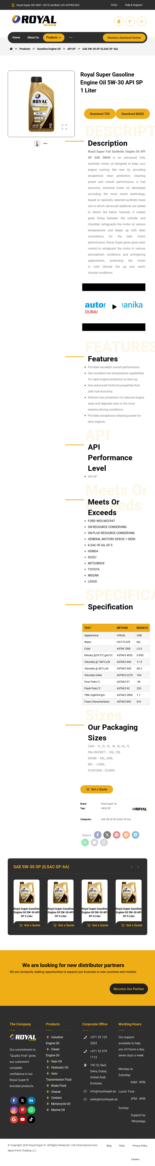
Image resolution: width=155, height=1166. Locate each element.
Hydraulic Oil (59, 1067)
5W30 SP (106, 808)
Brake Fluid (58, 1085)
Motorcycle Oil (60, 1104)
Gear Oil (56, 1061)
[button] (70, 38)
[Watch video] (113, 307)
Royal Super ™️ (109, 804)
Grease (55, 1091)
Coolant (56, 1098)
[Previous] (131, 867)
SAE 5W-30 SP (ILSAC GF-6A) (116, 819)
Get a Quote (99, 789)
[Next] (138, 867)
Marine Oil (58, 1110)
